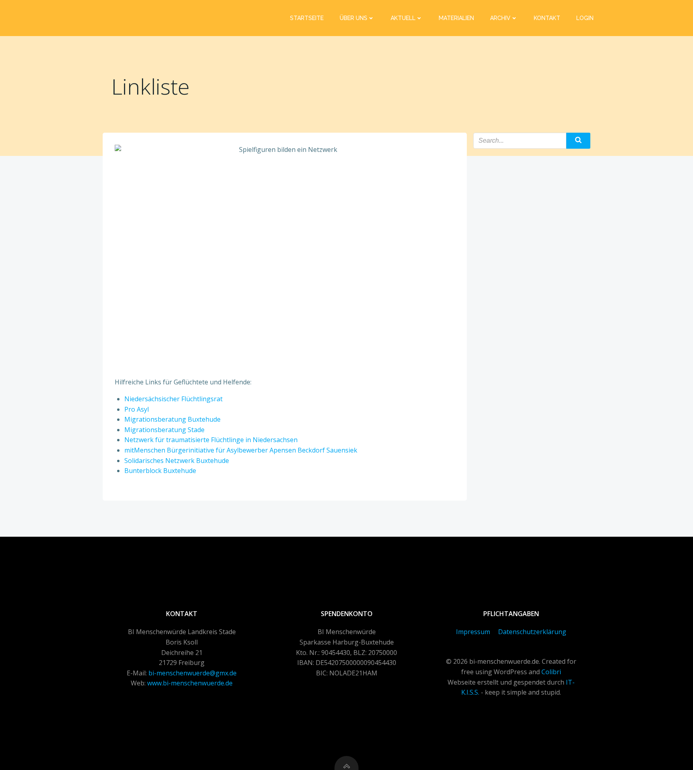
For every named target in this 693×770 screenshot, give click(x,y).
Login (585, 18)
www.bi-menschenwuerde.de (190, 683)
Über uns (353, 18)
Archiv (500, 18)
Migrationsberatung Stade (164, 429)
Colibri (551, 671)
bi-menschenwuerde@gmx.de (192, 673)
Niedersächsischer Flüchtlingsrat (173, 398)
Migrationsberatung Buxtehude (172, 419)
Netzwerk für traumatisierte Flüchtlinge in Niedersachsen (211, 439)
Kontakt (547, 18)
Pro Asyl (136, 409)
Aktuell (403, 18)
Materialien (456, 18)
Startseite (307, 18)
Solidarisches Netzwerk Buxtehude (176, 460)
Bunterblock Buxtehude (160, 470)
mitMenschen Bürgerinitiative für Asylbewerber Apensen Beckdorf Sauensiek (240, 450)
